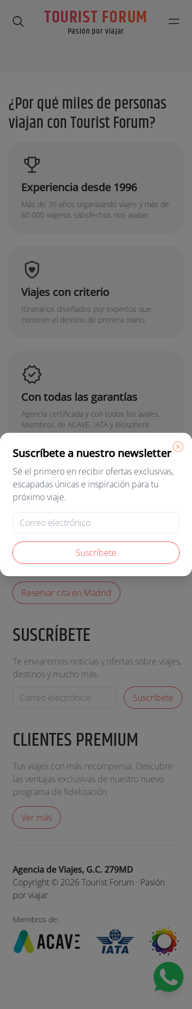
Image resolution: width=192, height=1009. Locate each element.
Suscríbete (96, 553)
